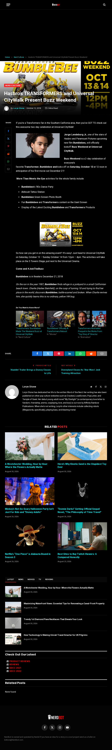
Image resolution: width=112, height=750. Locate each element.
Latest (10, 579)
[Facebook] (8, 131)
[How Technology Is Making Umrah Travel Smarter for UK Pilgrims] (13, 638)
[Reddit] (8, 153)
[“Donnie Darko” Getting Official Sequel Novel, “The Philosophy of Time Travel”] (82, 491)
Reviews (49, 579)
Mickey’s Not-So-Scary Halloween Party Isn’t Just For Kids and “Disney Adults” (29, 511)
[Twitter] (8, 138)
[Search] (104, 4)
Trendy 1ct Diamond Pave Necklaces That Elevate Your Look (53, 619)
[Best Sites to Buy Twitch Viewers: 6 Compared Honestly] (82, 536)
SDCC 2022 (15, 671)
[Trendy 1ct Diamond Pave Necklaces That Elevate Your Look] (13, 623)
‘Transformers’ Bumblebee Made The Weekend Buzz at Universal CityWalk (29, 331)
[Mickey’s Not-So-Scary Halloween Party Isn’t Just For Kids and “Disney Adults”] (29, 491)
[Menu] (8, 4)
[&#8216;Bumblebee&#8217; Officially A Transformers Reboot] (61, 319)
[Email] (8, 169)
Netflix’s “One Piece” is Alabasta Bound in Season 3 (27, 556)
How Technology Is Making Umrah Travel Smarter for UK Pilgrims (56, 635)
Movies (31, 579)
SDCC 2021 (15, 668)
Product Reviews (19, 661)
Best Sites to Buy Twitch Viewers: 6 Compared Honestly (77, 556)
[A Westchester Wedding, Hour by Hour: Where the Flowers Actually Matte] (29, 446)
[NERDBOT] (56, 5)
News (20, 579)
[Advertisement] (56, 32)
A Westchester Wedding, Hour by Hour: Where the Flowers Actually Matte (26, 466)
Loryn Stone (18, 108)
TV (40, 579)
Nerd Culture (12, 85)
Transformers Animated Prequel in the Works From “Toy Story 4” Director (90, 331)
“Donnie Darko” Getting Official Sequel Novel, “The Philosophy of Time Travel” (79, 511)
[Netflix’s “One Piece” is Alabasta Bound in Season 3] (29, 536)
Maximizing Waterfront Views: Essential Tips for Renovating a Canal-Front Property (64, 603)
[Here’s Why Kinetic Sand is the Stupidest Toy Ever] (82, 446)
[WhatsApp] (8, 161)
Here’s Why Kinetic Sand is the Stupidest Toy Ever (82, 466)
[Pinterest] (8, 146)
